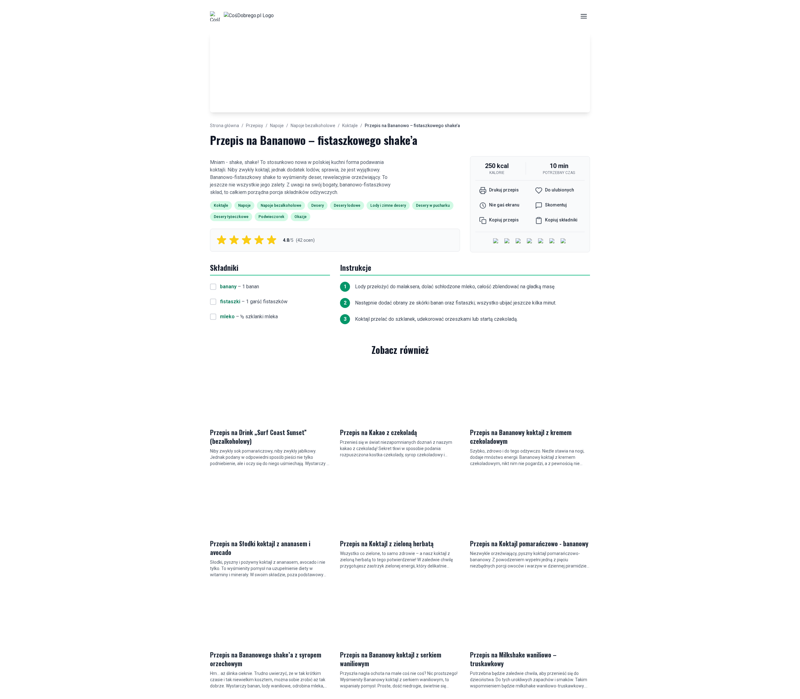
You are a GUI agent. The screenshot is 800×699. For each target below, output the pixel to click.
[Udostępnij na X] (518, 241)
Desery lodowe (347, 205)
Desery (317, 205)
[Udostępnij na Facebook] (496, 241)
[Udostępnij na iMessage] (530, 241)
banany (228, 287)
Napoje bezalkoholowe (313, 125)
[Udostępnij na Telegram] (552, 241)
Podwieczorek (271, 217)
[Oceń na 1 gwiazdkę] (221, 240)
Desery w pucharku (433, 205)
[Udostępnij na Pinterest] (563, 241)
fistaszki (230, 302)
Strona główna (224, 125)
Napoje (277, 125)
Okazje (300, 217)
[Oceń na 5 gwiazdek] (271, 240)
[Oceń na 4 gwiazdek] (259, 240)
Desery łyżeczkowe (231, 217)
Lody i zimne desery (388, 205)
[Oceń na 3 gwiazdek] (246, 240)
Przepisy (254, 125)
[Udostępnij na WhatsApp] (541, 241)
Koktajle (350, 125)
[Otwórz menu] (584, 16)
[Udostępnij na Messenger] (507, 241)
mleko (227, 317)
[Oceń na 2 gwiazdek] (234, 240)
